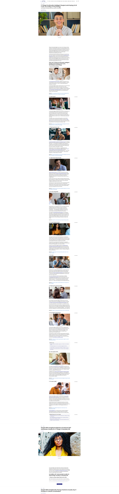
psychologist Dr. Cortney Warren (58, 366)
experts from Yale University (54, 276)
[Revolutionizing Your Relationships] (43, 1)
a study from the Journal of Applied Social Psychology (58, 302)
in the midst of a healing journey (58, 337)
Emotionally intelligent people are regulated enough (57, 141)
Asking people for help (52, 172)
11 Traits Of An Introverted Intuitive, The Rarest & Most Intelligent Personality (59, 349)
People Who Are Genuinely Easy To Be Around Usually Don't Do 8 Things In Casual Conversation (59, 419)
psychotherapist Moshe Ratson (58, 212)
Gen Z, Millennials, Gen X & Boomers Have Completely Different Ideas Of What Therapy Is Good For (59, 417)
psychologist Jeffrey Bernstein (54, 81)
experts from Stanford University (61, 173)
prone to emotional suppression (58, 272)
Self (43, 426)
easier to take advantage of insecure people (62, 371)
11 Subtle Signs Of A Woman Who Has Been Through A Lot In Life (59, 347)
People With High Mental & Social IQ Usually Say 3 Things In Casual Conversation (59, 415)
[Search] (76, 1)
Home (41, 3)
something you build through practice (61, 470)
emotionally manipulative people (55, 89)
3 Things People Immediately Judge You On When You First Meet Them (59, 344)
